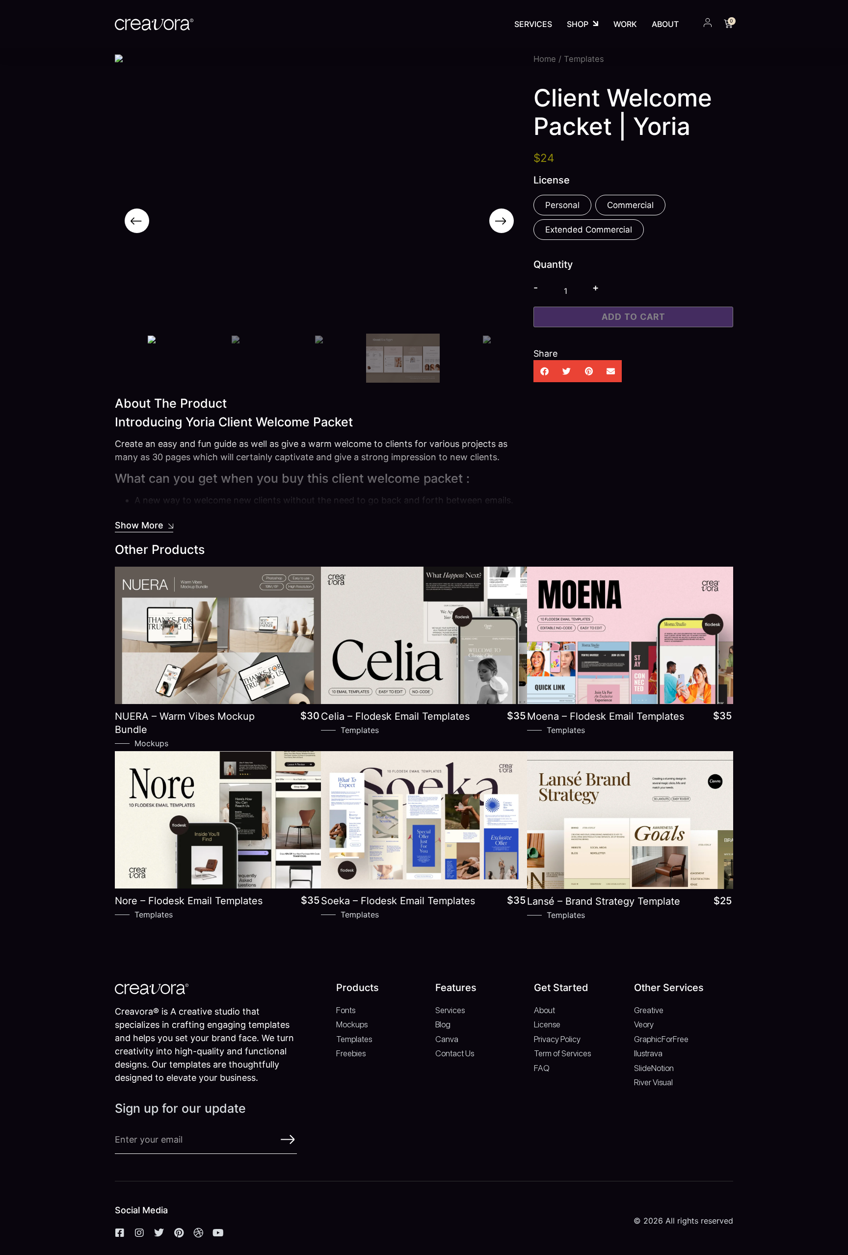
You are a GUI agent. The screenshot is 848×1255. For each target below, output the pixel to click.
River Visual (653, 1082)
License (547, 1024)
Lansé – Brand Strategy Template (603, 901)
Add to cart (633, 317)
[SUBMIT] (288, 1139)
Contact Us (454, 1053)
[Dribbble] (198, 1233)
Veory (644, 1024)
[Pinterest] (179, 1233)
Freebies (351, 1053)
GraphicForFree (661, 1039)
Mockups (151, 743)
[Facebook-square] (120, 1233)
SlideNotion (654, 1068)
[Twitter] (159, 1233)
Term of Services (562, 1053)
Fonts (345, 1010)
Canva (446, 1039)
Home (544, 59)
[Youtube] (218, 1233)
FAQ (542, 1068)
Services (533, 24)
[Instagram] (139, 1233)
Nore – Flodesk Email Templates (189, 901)
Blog (442, 1024)
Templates (360, 730)
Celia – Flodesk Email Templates (395, 716)
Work (625, 24)
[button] (137, 221)
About (665, 24)
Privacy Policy (557, 1039)
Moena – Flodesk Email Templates (605, 716)
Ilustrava (648, 1053)
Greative (648, 1010)
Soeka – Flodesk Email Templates (398, 901)
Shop (577, 24)
